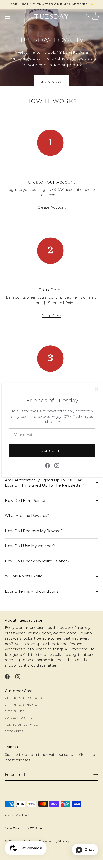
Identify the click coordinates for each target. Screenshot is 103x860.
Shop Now (51, 315)
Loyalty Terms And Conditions (31, 591)
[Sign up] (95, 774)
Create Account (51, 207)
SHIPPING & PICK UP (22, 704)
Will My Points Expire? (24, 576)
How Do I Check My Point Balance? (37, 561)
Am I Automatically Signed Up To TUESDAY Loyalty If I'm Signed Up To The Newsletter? (44, 483)
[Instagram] (56, 465)
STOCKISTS (14, 731)
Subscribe (52, 451)
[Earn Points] (51, 251)
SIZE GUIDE (15, 711)
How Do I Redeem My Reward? (34, 530)
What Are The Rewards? (27, 515)
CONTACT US (17, 815)
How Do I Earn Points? (25, 500)
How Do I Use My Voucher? (30, 546)
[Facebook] (47, 465)
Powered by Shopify (54, 841)
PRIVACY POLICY (19, 718)
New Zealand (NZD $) (21, 828)
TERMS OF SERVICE (21, 724)
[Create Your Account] (51, 143)
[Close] (96, 389)
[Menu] (7, 16)
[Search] (87, 17)
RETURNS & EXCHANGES (26, 698)
